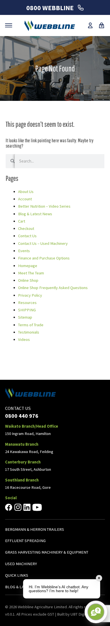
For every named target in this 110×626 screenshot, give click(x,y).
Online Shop (28, 280)
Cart (21, 221)
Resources (27, 302)
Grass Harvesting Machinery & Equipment (46, 552)
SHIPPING (27, 309)
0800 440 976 (21, 415)
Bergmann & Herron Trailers (34, 529)
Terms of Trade (30, 324)
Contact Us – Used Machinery (43, 243)
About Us (26, 191)
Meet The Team (31, 273)
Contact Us (27, 235)
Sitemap (25, 317)
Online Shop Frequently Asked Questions (53, 287)
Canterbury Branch (23, 462)
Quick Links (16, 575)
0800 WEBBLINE (50, 7)
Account (25, 198)
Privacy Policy (30, 295)
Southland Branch (22, 480)
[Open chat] (95, 611)
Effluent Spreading (25, 540)
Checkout (26, 228)
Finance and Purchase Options (44, 258)
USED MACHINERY (21, 563)
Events (24, 250)
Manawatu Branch (21, 444)
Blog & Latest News (35, 213)
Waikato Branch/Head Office (31, 426)
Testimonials (28, 332)
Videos (24, 339)
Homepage (27, 265)
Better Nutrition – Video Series (44, 206)
